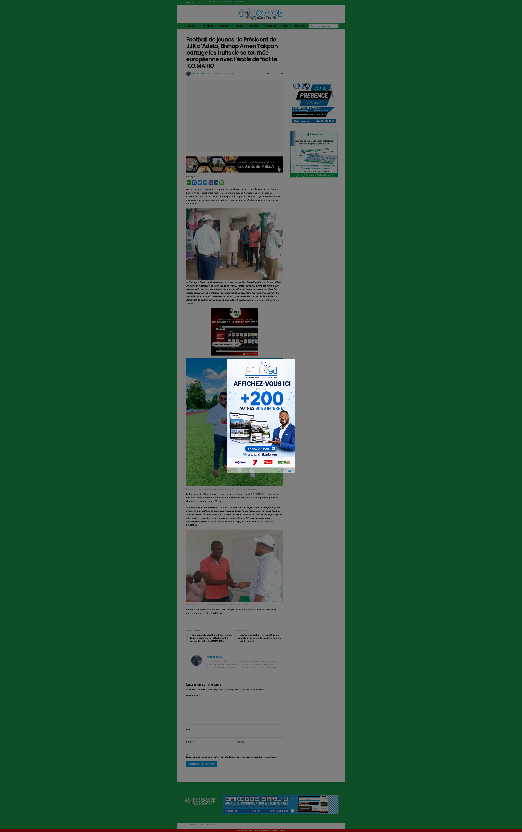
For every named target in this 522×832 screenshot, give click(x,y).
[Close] (293, 356)
